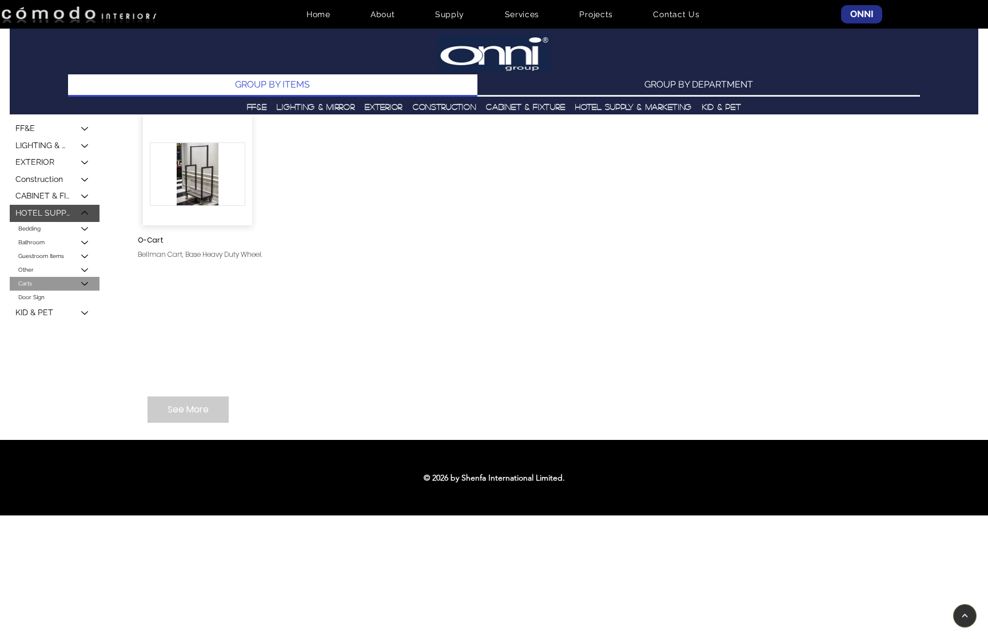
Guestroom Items (41, 256)
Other (26, 270)
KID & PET (34, 312)
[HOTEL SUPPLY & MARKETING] (85, 213)
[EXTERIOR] (85, 162)
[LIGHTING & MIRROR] (85, 145)
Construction (39, 179)
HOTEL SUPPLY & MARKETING (42, 212)
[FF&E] (85, 128)
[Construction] (85, 179)
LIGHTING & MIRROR (42, 145)
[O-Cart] (198, 169)
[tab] (272, 85)
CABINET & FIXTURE (42, 195)
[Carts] (85, 284)
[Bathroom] (85, 242)
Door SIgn (31, 297)
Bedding (29, 228)
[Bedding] (85, 229)
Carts (25, 283)
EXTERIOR (34, 161)
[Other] (85, 270)
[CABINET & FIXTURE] (85, 196)
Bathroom (31, 242)
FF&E (25, 128)
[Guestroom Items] (85, 256)
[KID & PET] (85, 313)
